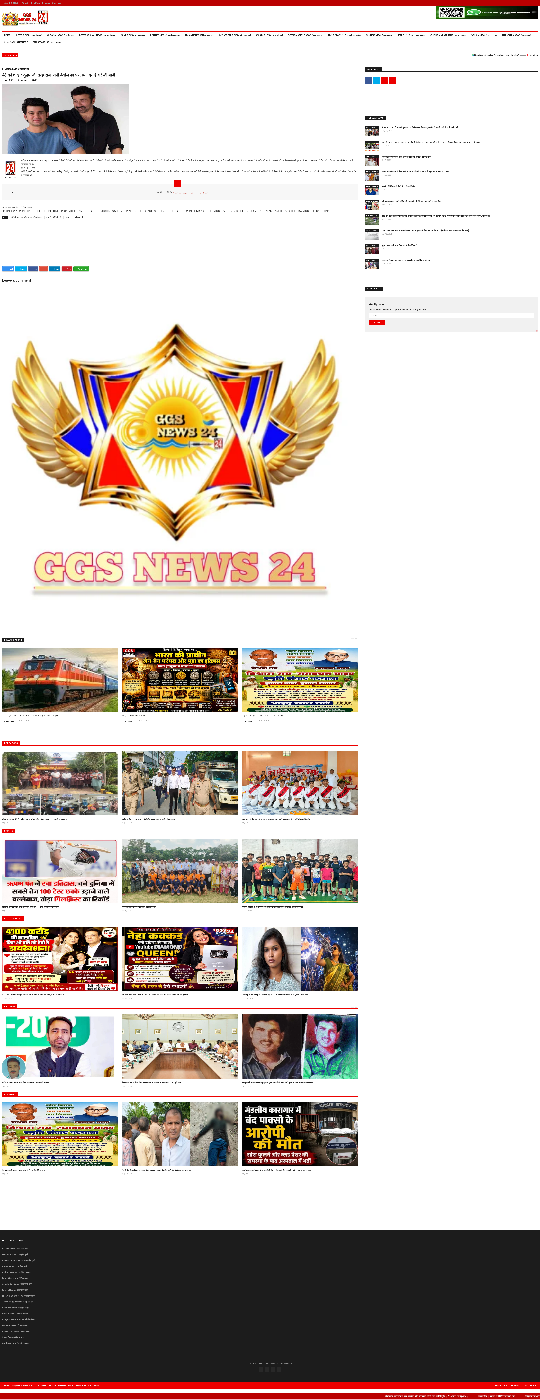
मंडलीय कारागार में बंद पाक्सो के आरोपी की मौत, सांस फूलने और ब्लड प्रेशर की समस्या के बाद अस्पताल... (277, 1170)
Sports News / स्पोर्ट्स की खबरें (269, 35)
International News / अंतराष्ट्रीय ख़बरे (97, 35)
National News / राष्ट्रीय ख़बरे (60, 35)
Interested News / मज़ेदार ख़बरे (516, 35)
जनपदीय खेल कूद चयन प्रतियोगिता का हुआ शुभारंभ (139, 907)
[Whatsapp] (535, 3)
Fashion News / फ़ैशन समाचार (484, 35)
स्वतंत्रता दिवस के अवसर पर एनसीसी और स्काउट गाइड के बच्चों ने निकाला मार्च (148, 819)
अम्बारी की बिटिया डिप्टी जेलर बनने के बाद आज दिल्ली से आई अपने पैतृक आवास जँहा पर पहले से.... (416, 171)
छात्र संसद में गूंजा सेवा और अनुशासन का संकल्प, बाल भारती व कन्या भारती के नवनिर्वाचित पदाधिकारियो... (277, 819)
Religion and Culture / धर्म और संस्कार (447, 35)
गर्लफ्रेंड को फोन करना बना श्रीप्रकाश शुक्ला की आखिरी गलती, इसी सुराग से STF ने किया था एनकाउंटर (277, 1082)
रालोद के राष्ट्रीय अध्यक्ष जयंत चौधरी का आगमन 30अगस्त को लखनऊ (25, 1082)
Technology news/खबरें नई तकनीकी (344, 35)
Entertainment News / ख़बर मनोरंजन (305, 35)
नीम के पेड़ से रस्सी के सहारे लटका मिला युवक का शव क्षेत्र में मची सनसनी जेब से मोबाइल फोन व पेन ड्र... (157, 1170)
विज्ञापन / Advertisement (16, 42)
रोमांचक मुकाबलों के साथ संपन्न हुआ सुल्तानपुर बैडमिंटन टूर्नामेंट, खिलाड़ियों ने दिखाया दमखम (272, 907)
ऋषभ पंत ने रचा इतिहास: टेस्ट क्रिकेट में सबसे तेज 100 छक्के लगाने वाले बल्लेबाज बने (30, 907)
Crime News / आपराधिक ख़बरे (133, 35)
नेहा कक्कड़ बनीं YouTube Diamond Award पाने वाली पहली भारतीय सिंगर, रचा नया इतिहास (155, 995)
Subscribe (377, 323)
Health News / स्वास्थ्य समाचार (411, 35)
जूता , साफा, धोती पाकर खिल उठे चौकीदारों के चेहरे (399, 245)
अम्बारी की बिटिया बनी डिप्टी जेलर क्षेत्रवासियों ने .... (400, 186)
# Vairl (67, 217)
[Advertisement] (180, 241)
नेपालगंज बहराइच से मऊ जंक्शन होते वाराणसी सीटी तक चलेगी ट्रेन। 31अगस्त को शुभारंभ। (31, 715)
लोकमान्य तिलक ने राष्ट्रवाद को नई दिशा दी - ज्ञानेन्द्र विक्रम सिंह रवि (406, 260)
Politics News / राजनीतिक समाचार (165, 35)
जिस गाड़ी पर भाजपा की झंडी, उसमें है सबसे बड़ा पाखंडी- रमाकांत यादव (406, 157)
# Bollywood (78, 217)
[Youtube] (531, 3)
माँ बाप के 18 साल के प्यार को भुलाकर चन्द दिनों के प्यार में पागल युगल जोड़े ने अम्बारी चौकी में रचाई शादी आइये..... (421, 127)
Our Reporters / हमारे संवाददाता (47, 42)
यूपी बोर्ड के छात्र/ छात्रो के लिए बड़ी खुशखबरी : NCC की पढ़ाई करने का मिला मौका (411, 201)
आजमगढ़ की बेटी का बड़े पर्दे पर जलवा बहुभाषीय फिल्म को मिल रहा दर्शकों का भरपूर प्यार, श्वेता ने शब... (276, 995)
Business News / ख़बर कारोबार (379, 35)
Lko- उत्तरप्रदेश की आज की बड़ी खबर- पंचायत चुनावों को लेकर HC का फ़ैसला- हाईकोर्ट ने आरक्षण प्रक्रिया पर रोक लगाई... (426, 230)
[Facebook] (523, 3)
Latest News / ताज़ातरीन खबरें (28, 35)
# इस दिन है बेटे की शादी (54, 217)
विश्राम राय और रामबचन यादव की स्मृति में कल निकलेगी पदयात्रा (263, 715)
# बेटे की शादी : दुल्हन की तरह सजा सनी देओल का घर (27, 217)
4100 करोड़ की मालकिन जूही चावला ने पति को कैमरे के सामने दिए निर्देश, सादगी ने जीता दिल (33, 995)
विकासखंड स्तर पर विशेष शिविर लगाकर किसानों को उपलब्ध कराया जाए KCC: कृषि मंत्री (151, 1082)
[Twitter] (527, 3)
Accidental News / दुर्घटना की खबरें (235, 35)
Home (7, 35)
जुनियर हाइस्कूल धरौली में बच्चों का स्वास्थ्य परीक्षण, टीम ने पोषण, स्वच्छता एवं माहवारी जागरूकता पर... (35, 819)
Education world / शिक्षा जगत (199, 35)
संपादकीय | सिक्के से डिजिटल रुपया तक (135, 715)
